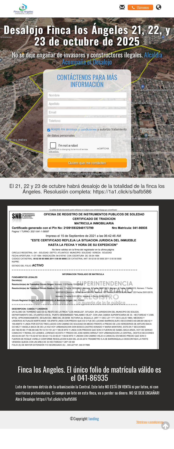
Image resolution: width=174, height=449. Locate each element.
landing (93, 418)
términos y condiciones (81, 129)
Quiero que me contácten (87, 162)
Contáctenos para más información (87, 80)
